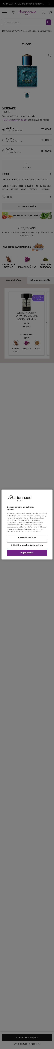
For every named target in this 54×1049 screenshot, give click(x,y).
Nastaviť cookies (27, 538)
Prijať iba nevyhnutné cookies (27, 545)
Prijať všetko (27, 553)
